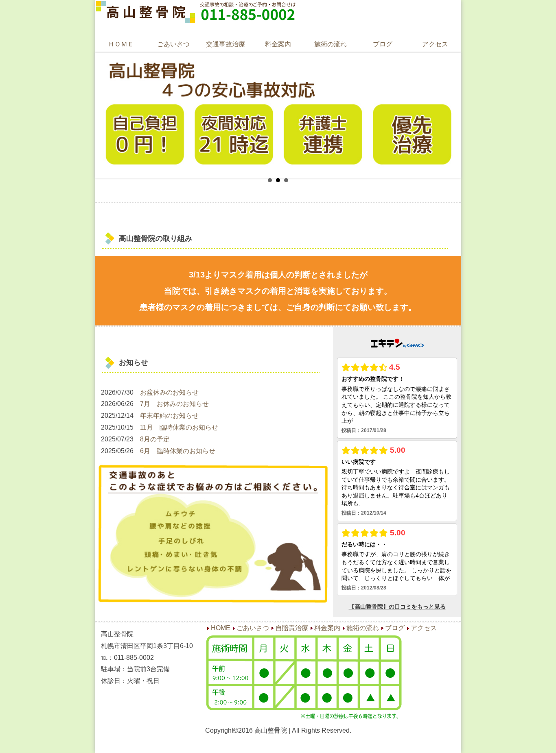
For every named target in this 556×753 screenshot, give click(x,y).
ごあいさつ (173, 44)
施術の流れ (330, 44)
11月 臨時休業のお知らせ (179, 427)
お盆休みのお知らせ (169, 392)
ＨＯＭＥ (121, 44)
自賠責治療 (292, 627)
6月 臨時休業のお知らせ (177, 450)
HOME (220, 627)
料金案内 (278, 44)
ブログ (382, 44)
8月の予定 (155, 439)
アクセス (435, 44)
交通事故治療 (225, 44)
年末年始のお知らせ (169, 415)
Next (448, 115)
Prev (107, 115)
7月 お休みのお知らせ (174, 403)
